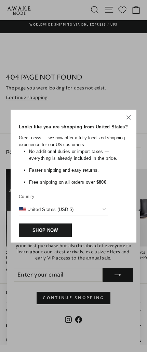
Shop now (45, 230)
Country (26, 196)
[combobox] (46, 209)
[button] (128, 118)
